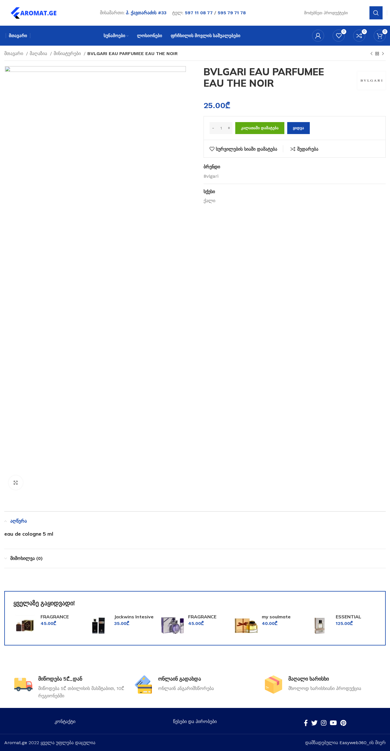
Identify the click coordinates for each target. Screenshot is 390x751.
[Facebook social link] (305, 723)
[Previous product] (371, 54)
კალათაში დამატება (260, 128)
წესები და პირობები (195, 721)
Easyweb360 (353, 742)
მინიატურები (68, 53)
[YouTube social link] (333, 723)
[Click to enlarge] (16, 482)
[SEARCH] (376, 12)
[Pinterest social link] (343, 723)
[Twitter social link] (314, 723)
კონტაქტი (65, 721)
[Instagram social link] (323, 723)
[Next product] (383, 54)
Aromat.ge (15, 742)
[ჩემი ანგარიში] (318, 35)
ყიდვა (298, 128)
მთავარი (14, 53)
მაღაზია (39, 53)
